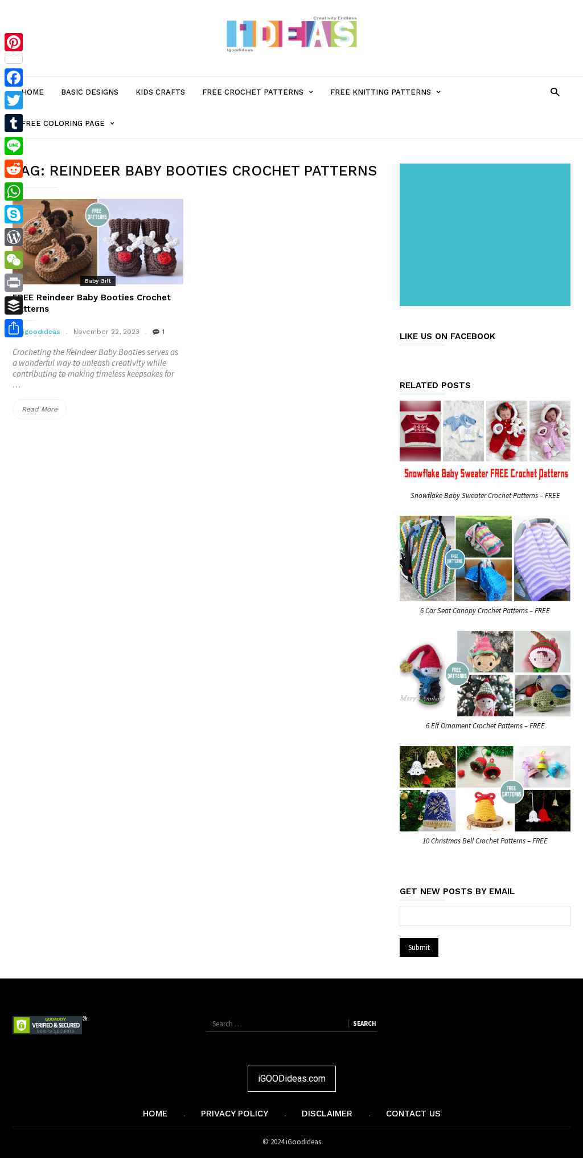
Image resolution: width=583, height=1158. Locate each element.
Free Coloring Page (72, 129)
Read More (44, 412)
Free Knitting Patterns (389, 97)
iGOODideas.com (292, 1078)
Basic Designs (89, 92)
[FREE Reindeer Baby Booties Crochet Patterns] (98, 241)
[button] (554, 91)
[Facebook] (13, 77)
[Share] (13, 328)
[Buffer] (13, 305)
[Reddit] (13, 168)
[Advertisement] (487, 236)
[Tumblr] (13, 123)
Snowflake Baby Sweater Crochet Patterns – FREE (485, 495)
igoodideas (41, 332)
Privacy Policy (234, 1113)
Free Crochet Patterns (262, 97)
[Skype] (13, 214)
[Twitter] (13, 100)
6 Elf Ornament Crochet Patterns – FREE (485, 726)
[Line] (13, 145)
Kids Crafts (160, 92)
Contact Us (413, 1113)
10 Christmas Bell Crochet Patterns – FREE (485, 841)
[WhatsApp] (13, 191)
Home (32, 92)
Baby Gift (98, 281)
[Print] (13, 282)
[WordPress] (13, 237)
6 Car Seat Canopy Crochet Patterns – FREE (485, 610)
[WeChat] (13, 259)
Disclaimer (327, 1113)
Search (364, 1023)
